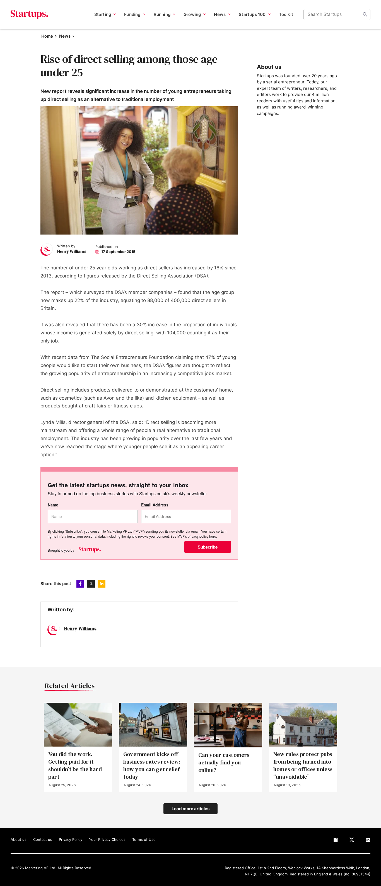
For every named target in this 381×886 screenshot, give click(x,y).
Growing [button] (192, 14)
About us (18, 839)
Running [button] (162, 14)
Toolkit (286, 14)
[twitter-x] (351, 841)
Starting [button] (102, 14)
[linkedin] (367, 841)
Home (47, 36)
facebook (80, 584)
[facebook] (335, 841)
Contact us (42, 839)
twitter (91, 584)
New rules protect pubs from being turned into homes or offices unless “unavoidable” (303, 765)
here (212, 536)
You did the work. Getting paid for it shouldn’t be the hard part (75, 765)
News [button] (220, 14)
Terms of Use (144, 839)
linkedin (101, 584)
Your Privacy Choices (107, 839)
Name (53, 505)
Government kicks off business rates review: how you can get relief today (151, 765)
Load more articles (190, 808)
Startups (29, 14)
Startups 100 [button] (252, 14)
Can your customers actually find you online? (224, 762)
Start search (365, 14)
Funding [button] (132, 14)
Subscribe (208, 547)
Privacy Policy (70, 839)
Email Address (154, 505)
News (65, 36)
